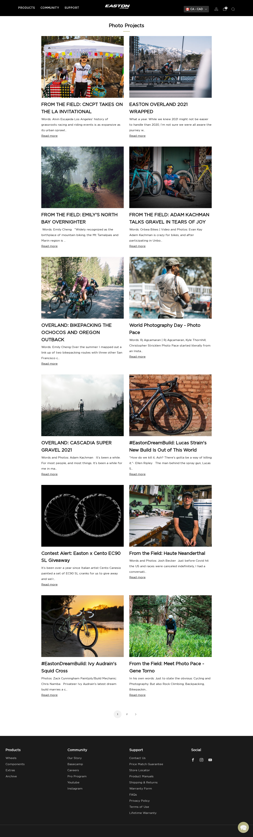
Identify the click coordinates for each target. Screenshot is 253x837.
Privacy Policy (139, 800)
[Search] (233, 9)
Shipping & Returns (143, 782)
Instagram (74, 788)
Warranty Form (140, 788)
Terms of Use (139, 807)
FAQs (133, 794)
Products (26, 8)
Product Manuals (141, 776)
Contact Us (137, 758)
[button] (243, 827)
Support (72, 8)
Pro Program (76, 776)
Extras (10, 770)
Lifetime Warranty (143, 813)
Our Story (74, 758)
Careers (73, 770)
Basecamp (75, 764)
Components (15, 764)
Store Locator (139, 770)
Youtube (73, 782)
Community (50, 8)
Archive (11, 776)
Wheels (11, 758)
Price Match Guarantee (146, 764)
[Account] (216, 9)
